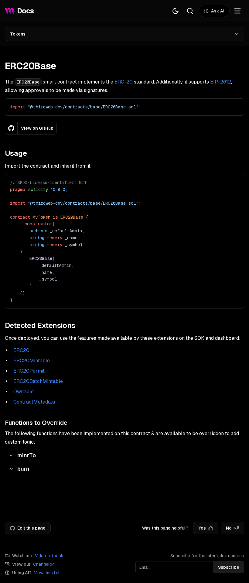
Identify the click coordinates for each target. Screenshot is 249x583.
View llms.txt (47, 572)
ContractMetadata (34, 402)
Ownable (23, 391)
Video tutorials (50, 555)
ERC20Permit (29, 371)
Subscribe (228, 567)
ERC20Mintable (31, 360)
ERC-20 (123, 82)
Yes (202, 528)
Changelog (44, 564)
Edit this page (31, 528)
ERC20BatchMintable (38, 381)
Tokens (18, 34)
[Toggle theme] (175, 11)
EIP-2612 (220, 82)
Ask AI (217, 11)
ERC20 (21, 350)
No (229, 528)
